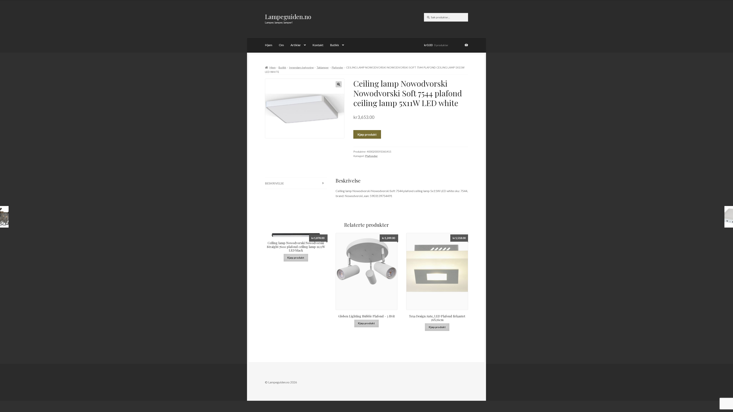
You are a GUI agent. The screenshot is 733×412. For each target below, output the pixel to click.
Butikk (334, 45)
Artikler (296, 45)
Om (281, 45)
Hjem (268, 45)
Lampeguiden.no (288, 16)
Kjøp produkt (367, 134)
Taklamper (322, 67)
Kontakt (317, 45)
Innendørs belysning (301, 67)
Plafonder (337, 67)
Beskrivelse (274, 183)
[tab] (296, 183)
